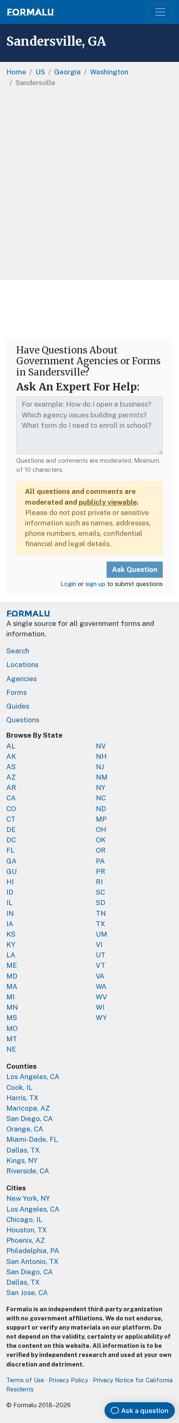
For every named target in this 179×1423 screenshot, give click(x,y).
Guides (17, 706)
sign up (95, 583)
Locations (22, 664)
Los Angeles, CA (33, 1076)
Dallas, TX (23, 1150)
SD (100, 902)
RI (99, 882)
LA (10, 955)
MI (10, 997)
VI (99, 944)
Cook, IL (19, 1087)
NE (11, 1049)
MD (11, 976)
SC (100, 892)
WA (101, 986)
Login (68, 583)
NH (101, 756)
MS (11, 1017)
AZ (11, 777)
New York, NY (28, 1198)
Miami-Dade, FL (32, 1139)
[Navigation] (160, 12)
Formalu (30, 12)
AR (11, 787)
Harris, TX (22, 1098)
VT (100, 965)
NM (101, 777)
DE (11, 829)
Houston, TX (26, 1230)
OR (101, 850)
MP (101, 819)
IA (9, 924)
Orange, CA (24, 1129)
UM (101, 934)
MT (11, 1039)
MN (12, 1007)
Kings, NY (21, 1160)
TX (100, 924)
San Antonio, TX (32, 1261)
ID (9, 892)
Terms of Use (25, 1380)
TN (101, 913)
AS (11, 767)
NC (101, 798)
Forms (16, 692)
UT (100, 955)
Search (17, 651)
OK (101, 840)
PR (100, 871)
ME (11, 965)
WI (100, 1007)
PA (100, 861)
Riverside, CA (27, 1171)
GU (11, 871)
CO (11, 809)
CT (10, 819)
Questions (22, 720)
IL (9, 902)
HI (10, 882)
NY (100, 787)
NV (101, 746)
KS (10, 934)
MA (11, 986)
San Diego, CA (29, 1118)
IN (10, 913)
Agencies (21, 679)
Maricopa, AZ (28, 1108)
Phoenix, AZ (25, 1240)
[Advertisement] (89, 186)
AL (10, 746)
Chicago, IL (24, 1219)
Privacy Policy (68, 1380)
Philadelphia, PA (32, 1250)
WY (101, 1017)
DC (11, 840)
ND (101, 809)
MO (11, 1028)
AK (11, 756)
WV (101, 997)
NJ (100, 767)
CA (11, 798)
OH (101, 829)
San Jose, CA (27, 1292)
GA (11, 861)
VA (100, 976)
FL (10, 850)
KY (10, 944)
